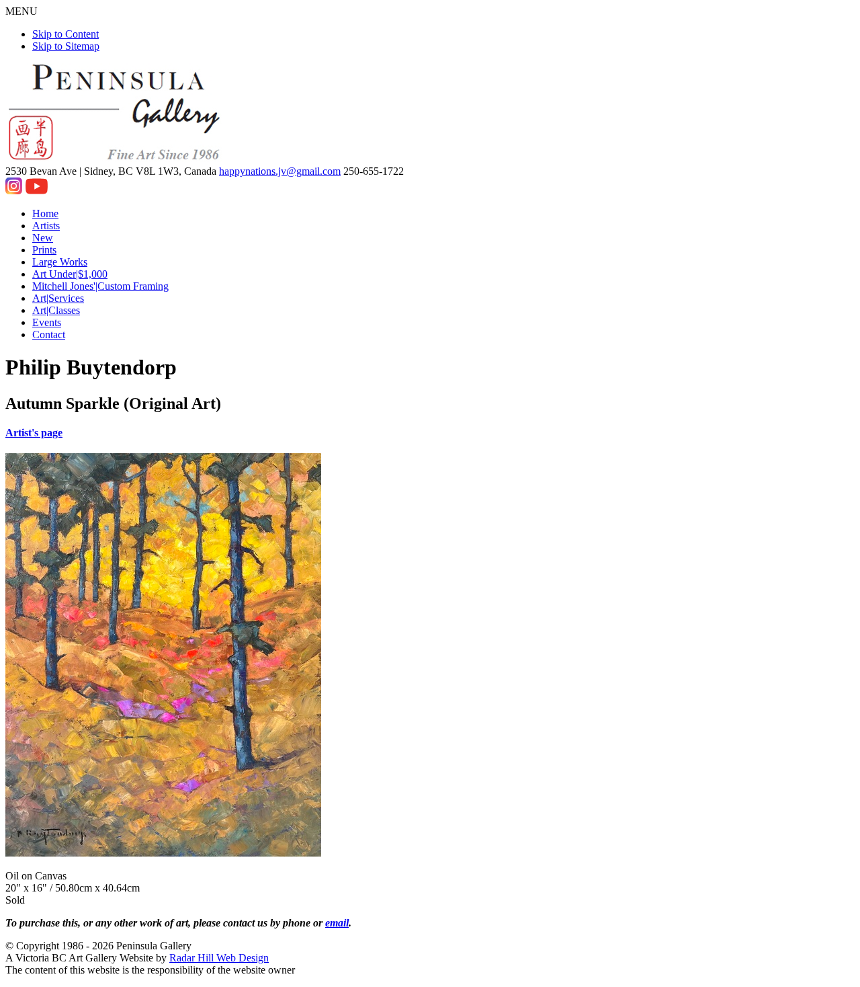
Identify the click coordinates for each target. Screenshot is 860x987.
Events (46, 322)
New (42, 237)
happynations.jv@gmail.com (280, 171)
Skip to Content (65, 34)
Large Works (59, 262)
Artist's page (33, 432)
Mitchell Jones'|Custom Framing (100, 286)
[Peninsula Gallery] (115, 159)
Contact (48, 334)
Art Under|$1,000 (70, 274)
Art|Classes (56, 310)
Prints (44, 249)
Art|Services (58, 298)
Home (45, 213)
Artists (46, 225)
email (337, 923)
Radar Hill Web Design (219, 957)
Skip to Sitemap (65, 46)
